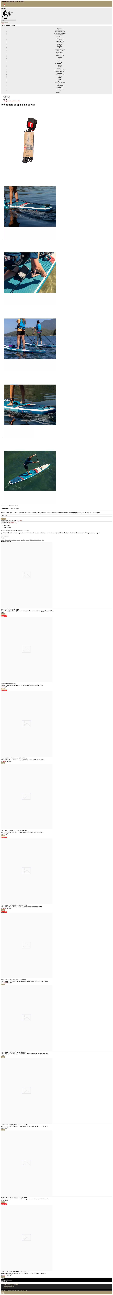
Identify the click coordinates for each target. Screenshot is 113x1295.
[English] (4, 5)
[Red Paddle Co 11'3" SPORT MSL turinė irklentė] (26, 1050)
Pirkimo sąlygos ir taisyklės (11, 1284)
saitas (27, 540)
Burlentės (59, 44)
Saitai (59, 79)
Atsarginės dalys (60, 81)
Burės (59, 66)
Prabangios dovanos (59, 33)
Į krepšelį (3, 614)
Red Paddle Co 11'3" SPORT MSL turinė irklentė (13, 1052)
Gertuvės (59, 68)
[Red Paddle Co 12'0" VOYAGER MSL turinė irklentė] (26, 1123)
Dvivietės (59, 54)
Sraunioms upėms (60, 49)
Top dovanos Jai (60, 30)
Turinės (60, 39)
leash (18, 540)
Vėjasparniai (60, 85)
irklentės (13, 540)
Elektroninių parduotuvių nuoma (9, 1290)
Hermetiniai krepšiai (60, 70)
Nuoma (60, 57)
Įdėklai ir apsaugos (60, 74)
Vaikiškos (59, 46)
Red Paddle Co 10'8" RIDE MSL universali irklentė (14, 830)
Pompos (60, 77)
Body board (60, 89)
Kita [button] (58, 84)
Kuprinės (59, 73)
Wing (59, 58)
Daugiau (3, 763)
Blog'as (58, 92)
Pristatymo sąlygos (9, 1286)
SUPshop (6, 1287)
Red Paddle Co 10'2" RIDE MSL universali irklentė (14, 905)
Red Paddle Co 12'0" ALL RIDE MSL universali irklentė (15, 1272)
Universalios (60, 38)
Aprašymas (7, 525)
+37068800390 (5, 1)
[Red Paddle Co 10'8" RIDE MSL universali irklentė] (26, 829)
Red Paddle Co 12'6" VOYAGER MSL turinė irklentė (14, 1197)
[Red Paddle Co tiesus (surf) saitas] (26, 607)
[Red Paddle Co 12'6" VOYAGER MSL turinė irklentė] (26, 1196)
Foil (60, 90)
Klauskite (19, 520)
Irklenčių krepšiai (59, 71)
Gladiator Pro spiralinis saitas (8, 683)
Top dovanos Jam (60, 31)
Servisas (3, 1278)
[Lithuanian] (4, 4)
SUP (43, 540)
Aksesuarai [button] (58, 63)
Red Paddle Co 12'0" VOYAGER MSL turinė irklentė (14, 1125)
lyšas (31, 540)
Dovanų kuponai (59, 34)
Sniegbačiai (60, 87)
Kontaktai (21, 1)
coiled (2, 540)
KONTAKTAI (4, 1281)
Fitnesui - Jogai (60, 50)
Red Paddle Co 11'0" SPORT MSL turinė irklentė (13, 979)
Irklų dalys (60, 62)
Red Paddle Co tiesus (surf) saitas (10, 609)
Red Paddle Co (12, 522)
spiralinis (23, 540)
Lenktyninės (60, 43)
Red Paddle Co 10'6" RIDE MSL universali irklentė (14, 758)
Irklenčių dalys (60, 55)
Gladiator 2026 (60, 41)
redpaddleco (37, 540)
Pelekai (60, 76)
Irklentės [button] (58, 36)
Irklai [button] (58, 60)
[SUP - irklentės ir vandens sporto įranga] (7, 18)
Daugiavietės (59, 52)
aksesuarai (8, 540)
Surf (60, 47)
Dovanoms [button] (58, 28)
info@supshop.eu (13, 1)
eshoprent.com (23, 1290)
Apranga (60, 65)
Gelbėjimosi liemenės (60, 82)
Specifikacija (7, 527)
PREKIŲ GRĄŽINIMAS (6, 1280)
